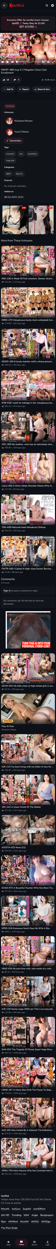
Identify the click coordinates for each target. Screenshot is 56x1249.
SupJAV (27, 1209)
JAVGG (35, 1221)
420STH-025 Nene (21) (14, 847)
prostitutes (32, 153)
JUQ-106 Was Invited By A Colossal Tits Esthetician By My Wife (28, 1130)
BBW (8, 173)
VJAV (26, 1215)
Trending (16, 1215)
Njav (3, 1221)
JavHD (15, 23)
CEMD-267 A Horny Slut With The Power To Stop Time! (28, 1089)
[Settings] (52, 5)
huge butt (10, 160)
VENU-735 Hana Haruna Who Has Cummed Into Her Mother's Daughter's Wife (28, 1170)
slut (21, 153)
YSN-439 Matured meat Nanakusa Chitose (24, 527)
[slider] (24, 61)
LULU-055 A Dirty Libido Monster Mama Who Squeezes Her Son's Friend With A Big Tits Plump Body (28, 485)
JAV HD (5, 1215)
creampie (10, 153)
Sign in (7, 590)
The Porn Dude (9, 1228)
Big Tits (19, 173)
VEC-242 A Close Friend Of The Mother (21, 807)
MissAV (5, 1209)
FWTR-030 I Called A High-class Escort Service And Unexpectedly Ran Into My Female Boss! (28, 568)
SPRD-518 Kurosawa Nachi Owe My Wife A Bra (26, 928)
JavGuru (16, 1209)
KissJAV (24, 1221)
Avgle (35, 1215)
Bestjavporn (46, 1215)
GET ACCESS (26, 26)
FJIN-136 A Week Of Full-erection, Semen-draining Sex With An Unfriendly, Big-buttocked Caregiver (28, 278)
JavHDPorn (39, 1209)
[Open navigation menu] (4, 5)
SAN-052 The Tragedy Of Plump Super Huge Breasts (28, 1049)
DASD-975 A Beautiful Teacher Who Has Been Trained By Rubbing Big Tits (28, 887)
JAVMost (13, 1221)
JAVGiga (45, 1221)
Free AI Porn (8, 726)
